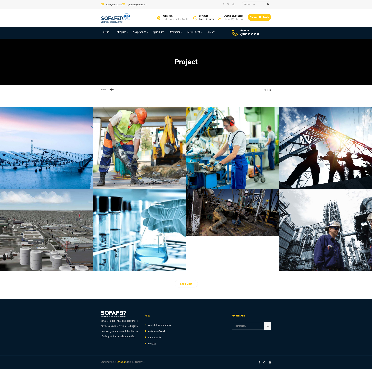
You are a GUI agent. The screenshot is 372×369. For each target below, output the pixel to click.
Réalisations (175, 32)
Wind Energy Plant (325, 258)
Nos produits (139, 32)
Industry (46, 176)
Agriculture (158, 32)
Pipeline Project (139, 176)
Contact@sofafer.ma (234, 19)
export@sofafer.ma (114, 4)
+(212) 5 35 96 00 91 (249, 34)
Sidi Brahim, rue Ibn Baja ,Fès (176, 19)
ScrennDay (121, 362)
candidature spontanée (159, 325)
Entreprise (121, 32)
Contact (211, 32)
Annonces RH (154, 337)
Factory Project (139, 258)
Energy (145, 179)
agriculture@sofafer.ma (136, 4)
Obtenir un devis (259, 17)
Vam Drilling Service (232, 176)
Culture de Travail (156, 331)
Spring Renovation (232, 222)
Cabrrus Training (46, 258)
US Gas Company (325, 176)
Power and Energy (233, 179)
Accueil (106, 32)
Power (52, 179)
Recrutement (193, 32)
